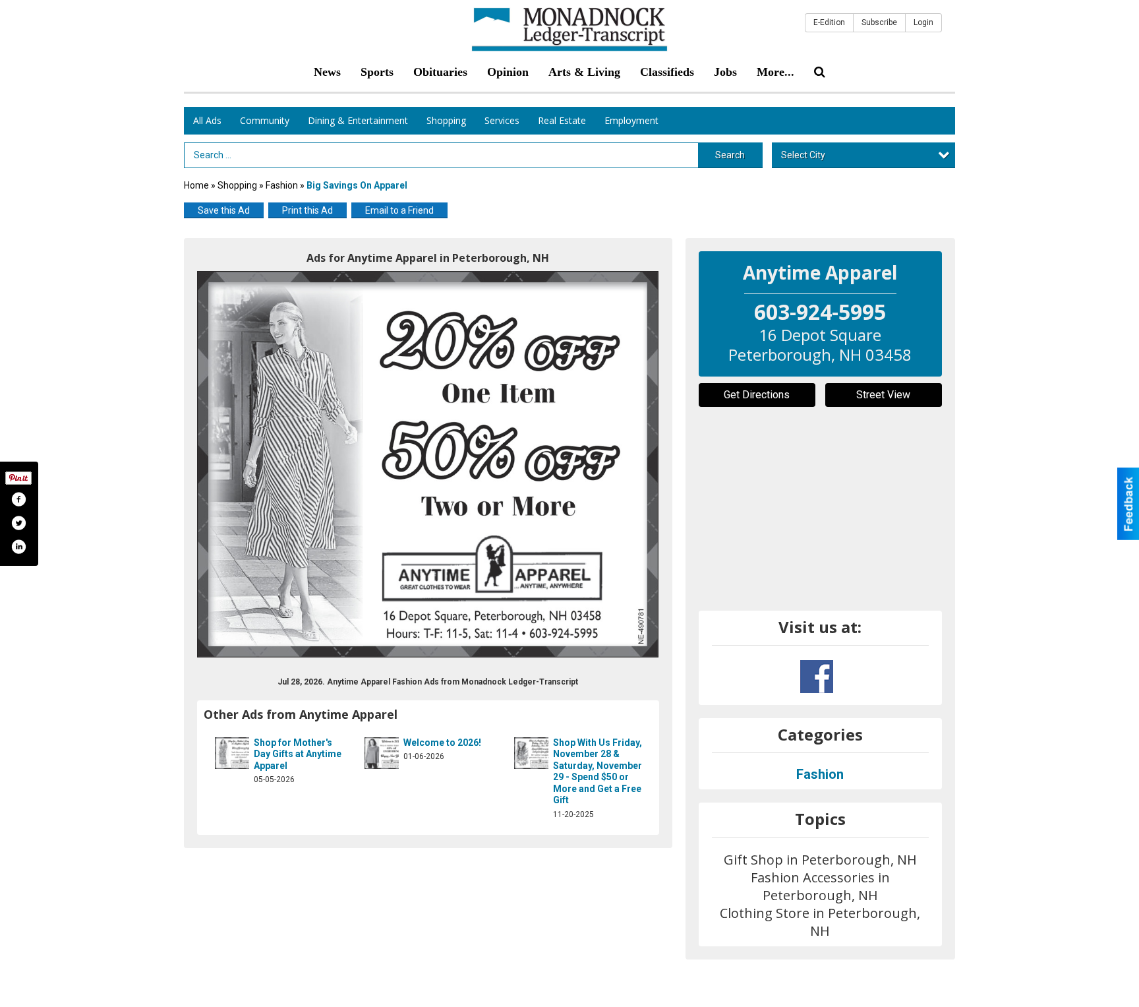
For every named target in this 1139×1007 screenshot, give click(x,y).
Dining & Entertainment (358, 120)
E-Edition (829, 22)
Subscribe (879, 22)
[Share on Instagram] (18, 546)
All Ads (207, 120)
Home (196, 185)
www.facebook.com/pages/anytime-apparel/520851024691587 (816, 676)
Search (730, 155)
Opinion (508, 71)
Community (264, 120)
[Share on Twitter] (18, 523)
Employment (631, 120)
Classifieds (667, 71)
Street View (883, 394)
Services (501, 120)
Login (923, 22)
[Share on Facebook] (18, 499)
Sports (377, 71)
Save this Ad (224, 210)
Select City (803, 155)
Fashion (283, 185)
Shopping (446, 120)
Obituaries (440, 71)
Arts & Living (584, 71)
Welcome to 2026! (442, 742)
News (327, 71)
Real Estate (562, 120)
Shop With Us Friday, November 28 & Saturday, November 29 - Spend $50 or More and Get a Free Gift (597, 771)
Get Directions (757, 394)
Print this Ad (307, 210)
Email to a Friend (399, 210)
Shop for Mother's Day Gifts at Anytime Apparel (297, 754)
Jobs (725, 71)
